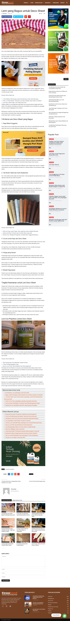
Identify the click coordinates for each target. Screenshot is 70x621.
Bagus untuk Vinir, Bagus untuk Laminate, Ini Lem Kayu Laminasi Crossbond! (24, 394)
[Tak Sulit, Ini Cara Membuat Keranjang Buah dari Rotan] (28, 604)
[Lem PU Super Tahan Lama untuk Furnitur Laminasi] (38, 538)
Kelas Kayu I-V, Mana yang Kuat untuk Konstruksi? (57, 117)
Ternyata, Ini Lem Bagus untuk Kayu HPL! (15, 437)
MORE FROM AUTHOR (17, 500)
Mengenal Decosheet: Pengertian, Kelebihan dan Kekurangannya (20, 414)
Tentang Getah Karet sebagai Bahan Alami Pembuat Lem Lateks (11, 482)
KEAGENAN (47, 2)
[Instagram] (6, 606)
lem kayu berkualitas (5, 526)
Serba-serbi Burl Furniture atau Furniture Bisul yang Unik (17, 233)
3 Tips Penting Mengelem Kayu (11, 364)
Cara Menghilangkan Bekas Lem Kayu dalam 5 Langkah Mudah (20, 426)
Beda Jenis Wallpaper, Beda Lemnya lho (14, 429)
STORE (31, 2)
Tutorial (50, 612)
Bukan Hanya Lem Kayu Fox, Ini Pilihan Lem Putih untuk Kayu (58, 92)
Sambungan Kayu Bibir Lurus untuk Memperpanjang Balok (56, 100)
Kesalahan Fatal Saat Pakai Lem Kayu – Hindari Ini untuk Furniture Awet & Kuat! (38, 530)
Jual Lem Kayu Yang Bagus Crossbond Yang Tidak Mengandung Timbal (22, 403)
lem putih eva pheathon (9, 469)
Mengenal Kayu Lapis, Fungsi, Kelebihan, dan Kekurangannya (58, 121)
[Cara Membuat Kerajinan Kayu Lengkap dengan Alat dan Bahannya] (27, 597)
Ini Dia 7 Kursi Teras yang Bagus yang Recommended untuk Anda (21, 401)
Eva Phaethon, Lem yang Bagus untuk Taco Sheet (17, 392)
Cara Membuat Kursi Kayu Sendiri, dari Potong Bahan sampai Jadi (57, 88)
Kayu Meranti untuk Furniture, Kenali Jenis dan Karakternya (58, 104)
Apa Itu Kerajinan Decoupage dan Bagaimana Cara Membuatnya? (58, 113)
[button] (66, 2)
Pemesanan (56, 2)
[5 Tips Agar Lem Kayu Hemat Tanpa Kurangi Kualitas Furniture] (23, 507)
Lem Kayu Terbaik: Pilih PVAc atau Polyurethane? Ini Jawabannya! (22, 530)
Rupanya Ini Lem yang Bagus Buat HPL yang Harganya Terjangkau (21, 405)
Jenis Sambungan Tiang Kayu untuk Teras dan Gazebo (58, 109)
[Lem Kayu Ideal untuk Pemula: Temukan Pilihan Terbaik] (8, 538)
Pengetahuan (38, 2)
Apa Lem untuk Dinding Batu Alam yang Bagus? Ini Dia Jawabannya (21, 435)
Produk (26, 2)
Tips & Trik (50, 600)
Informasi (18, 511)
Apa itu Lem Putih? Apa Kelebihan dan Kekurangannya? (17, 366)
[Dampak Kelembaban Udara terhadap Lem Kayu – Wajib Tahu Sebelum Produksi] (8, 523)
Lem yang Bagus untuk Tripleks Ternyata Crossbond (17, 420)
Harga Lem (4, 511)
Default (49, 604)
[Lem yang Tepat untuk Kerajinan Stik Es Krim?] (27, 611)
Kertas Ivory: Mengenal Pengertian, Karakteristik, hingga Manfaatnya (20, 234)
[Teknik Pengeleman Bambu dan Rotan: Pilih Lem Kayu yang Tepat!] (38, 507)
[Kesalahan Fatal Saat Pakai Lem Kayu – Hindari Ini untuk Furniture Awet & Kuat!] (38, 523)
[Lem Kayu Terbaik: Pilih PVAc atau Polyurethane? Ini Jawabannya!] (23, 523)
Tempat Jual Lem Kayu (53, 606)
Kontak (62, 2)
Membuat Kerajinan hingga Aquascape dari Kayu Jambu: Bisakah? (21, 433)
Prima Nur (5, 13)
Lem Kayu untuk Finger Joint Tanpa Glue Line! (14, 102)
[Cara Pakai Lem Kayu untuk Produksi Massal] (23, 538)
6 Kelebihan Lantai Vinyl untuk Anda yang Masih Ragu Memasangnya (21, 418)
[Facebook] (3, 606)
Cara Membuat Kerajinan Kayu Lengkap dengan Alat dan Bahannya (38, 597)
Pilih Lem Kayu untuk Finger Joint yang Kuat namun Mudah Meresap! (20, 231)
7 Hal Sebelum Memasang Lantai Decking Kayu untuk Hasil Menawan (20, 99)
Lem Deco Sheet (16, 119)
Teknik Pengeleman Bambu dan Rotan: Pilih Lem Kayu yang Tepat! (38, 515)
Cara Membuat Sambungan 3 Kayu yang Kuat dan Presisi (57, 126)
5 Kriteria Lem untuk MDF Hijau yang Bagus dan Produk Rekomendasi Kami (23, 422)
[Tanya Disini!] (64, 616)
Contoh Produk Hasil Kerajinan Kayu (37, 481)
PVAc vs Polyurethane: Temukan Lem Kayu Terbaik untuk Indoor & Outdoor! (22, 100)
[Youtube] (10, 606)
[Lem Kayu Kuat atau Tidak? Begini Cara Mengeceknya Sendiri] (8, 507)
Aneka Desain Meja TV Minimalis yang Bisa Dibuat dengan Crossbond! (22, 431)
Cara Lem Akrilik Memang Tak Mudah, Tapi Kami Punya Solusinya (21, 416)
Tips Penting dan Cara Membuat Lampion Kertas (15, 362)
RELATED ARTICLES (6, 500)
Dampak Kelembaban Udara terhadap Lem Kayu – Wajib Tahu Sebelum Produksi (8, 530)
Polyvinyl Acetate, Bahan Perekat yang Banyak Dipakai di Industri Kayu (57, 96)
